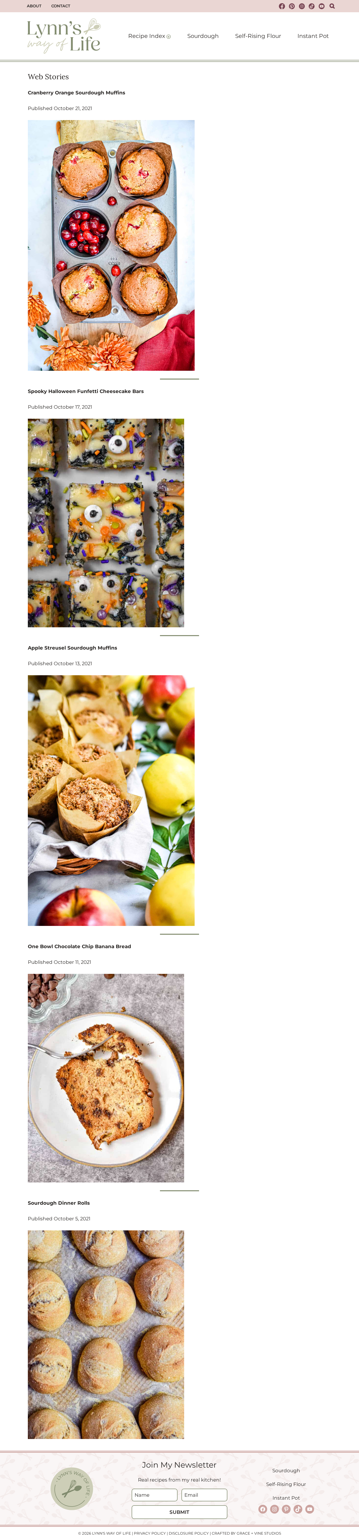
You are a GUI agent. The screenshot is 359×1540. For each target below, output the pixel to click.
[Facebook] (282, 6)
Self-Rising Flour (258, 36)
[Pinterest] (292, 6)
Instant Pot (313, 36)
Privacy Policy (150, 1533)
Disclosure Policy (189, 1533)
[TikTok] (312, 6)
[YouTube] (322, 6)
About (34, 6)
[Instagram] (302, 6)
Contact (60, 6)
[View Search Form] (332, 6)
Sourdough (203, 36)
